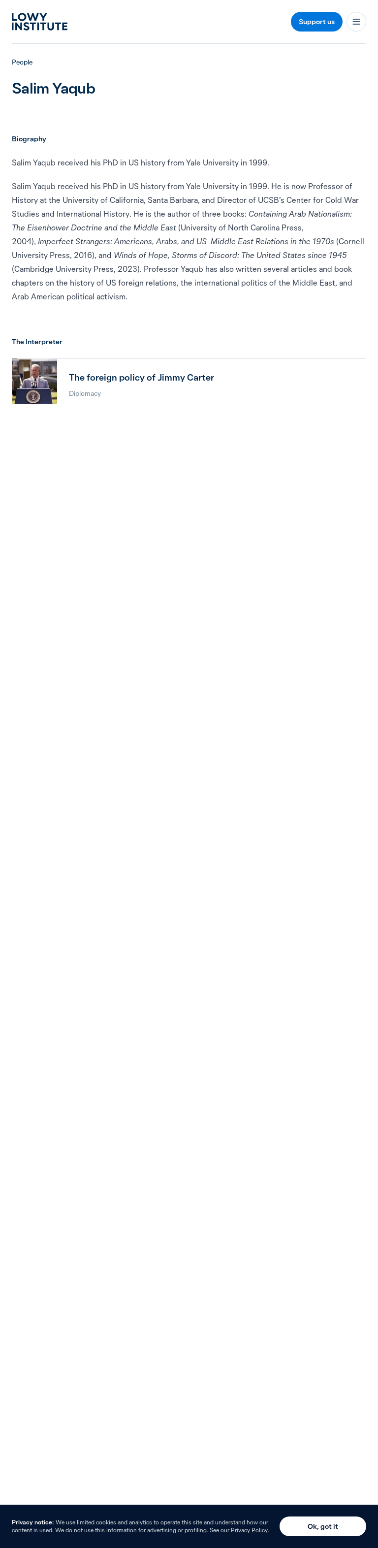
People (22, 62)
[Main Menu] (356, 22)
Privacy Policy (249, 1530)
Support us (317, 21)
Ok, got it (323, 1526)
